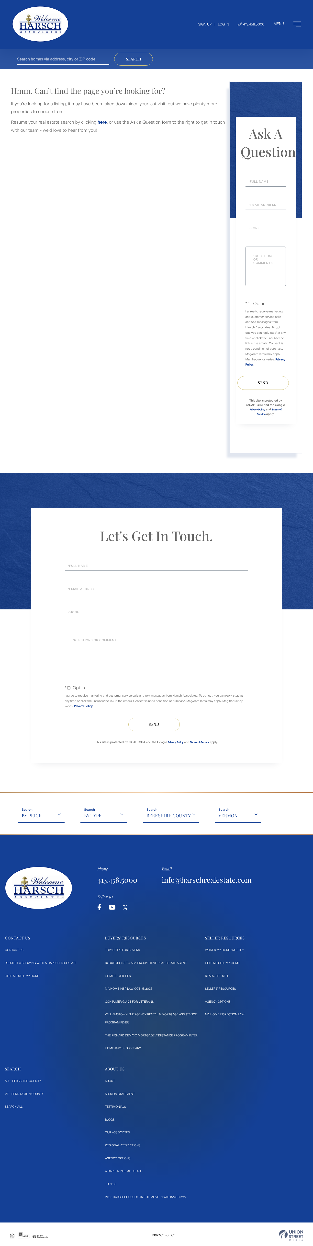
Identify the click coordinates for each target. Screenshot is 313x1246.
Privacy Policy (257, 409)
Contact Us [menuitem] (14, 950)
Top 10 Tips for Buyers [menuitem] (122, 950)
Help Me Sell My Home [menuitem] (22, 976)
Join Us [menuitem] (110, 1184)
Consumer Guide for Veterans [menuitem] (129, 1001)
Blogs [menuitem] (109, 1119)
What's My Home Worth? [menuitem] (224, 950)
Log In (223, 24)
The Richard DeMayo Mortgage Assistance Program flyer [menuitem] (151, 1035)
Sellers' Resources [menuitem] (220, 988)
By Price (32, 816)
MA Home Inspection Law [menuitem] (224, 1014)
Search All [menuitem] (13, 1106)
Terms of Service (199, 742)
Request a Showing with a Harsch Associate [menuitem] (41, 963)
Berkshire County (168, 816)
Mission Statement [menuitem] (120, 1094)
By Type (92, 816)
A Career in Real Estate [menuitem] (123, 1171)
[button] (133, 59)
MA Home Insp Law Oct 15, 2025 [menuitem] (128, 988)
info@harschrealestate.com (207, 879)
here (102, 122)
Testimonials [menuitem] (115, 1106)
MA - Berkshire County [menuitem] (23, 1081)
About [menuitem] (110, 1081)
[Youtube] (112, 907)
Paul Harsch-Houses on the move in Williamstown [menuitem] (145, 1197)
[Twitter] (125, 907)
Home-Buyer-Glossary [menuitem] (123, 1048)
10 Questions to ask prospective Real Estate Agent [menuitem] (146, 963)
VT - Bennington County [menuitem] (24, 1094)
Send (263, 382)
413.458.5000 (253, 24)
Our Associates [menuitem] (117, 1132)
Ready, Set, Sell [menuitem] (217, 976)
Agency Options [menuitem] (217, 1001)
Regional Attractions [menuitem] (122, 1145)
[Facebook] (99, 907)
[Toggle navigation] (287, 24)
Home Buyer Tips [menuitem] (118, 976)
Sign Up (205, 24)
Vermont (229, 816)
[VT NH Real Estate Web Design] (291, 1235)
